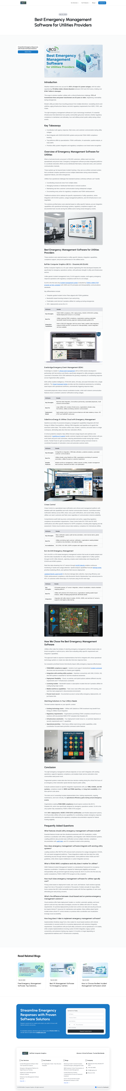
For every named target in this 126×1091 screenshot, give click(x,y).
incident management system (69, 283)
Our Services (74, 2)
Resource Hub (91, 1072)
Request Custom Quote (86, 1031)
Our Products (84, 2)
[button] (23, 1081)
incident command (96, 668)
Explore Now (28, 51)
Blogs (93, 2)
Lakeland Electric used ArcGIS (53, 574)
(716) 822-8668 (53, 1030)
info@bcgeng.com (41, 1032)
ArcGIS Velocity (80, 565)
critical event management (67, 371)
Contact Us (102, 2)
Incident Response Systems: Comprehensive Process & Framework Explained (73, 1074)
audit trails (60, 841)
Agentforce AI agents (58, 436)
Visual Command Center (60, 384)
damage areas (97, 567)
